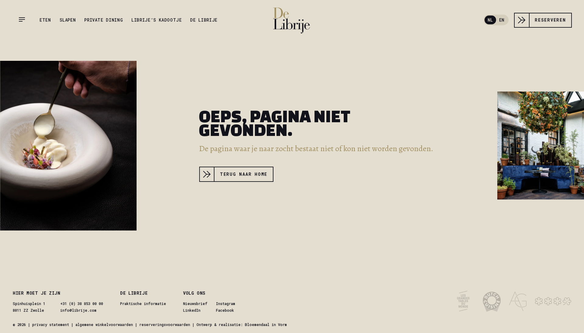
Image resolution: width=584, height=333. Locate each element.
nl (490, 20)
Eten (45, 20)
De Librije (203, 20)
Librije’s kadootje (156, 20)
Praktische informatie (143, 303)
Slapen (68, 20)
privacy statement (50, 324)
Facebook (225, 310)
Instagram (225, 303)
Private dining (103, 20)
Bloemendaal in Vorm (266, 324)
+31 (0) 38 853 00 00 (81, 303)
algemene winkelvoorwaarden (104, 324)
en (501, 20)
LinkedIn (191, 310)
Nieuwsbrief (195, 303)
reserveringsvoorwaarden (164, 324)
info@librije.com (78, 310)
